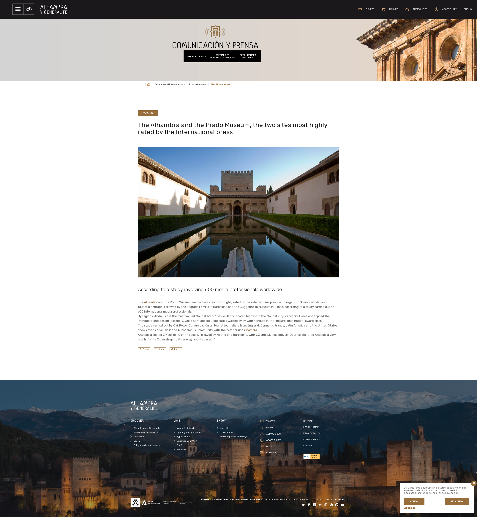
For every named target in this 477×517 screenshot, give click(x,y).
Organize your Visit (187, 441)
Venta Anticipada (186, 428)
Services (181, 449)
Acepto (414, 501)
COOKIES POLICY (311, 439)
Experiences (226, 432)
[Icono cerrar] (474, 483)
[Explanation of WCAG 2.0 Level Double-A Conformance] (325, 456)
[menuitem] (468, 9)
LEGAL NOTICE (311, 427)
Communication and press (170, 84)
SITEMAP (307, 421)
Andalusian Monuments (146, 432)
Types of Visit (184, 436)
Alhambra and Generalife (147, 428)
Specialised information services (222, 56)
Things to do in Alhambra (147, 445)
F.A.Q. (180, 445)
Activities (225, 428)
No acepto (457, 501)
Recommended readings (248, 56)
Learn (137, 441)
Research (139, 436)
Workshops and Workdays (234, 436)
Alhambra (150, 302)
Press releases (196, 56)
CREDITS (307, 445)
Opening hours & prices (189, 432)
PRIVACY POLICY (311, 433)
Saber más (409, 508)
